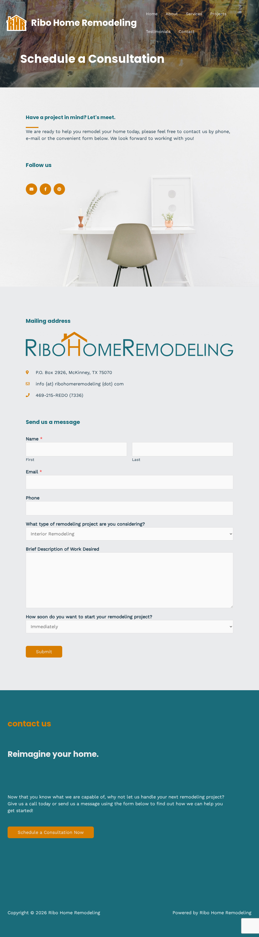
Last (136, 459)
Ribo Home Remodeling (84, 22)
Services (194, 13)
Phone (32, 497)
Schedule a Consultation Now (51, 832)
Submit (44, 651)
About (172, 13)
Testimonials (158, 31)
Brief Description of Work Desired (62, 549)
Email (34, 471)
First (30, 459)
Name (34, 438)
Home (152, 13)
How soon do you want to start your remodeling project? (89, 616)
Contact (187, 31)
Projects (218, 13)
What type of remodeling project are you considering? (85, 524)
